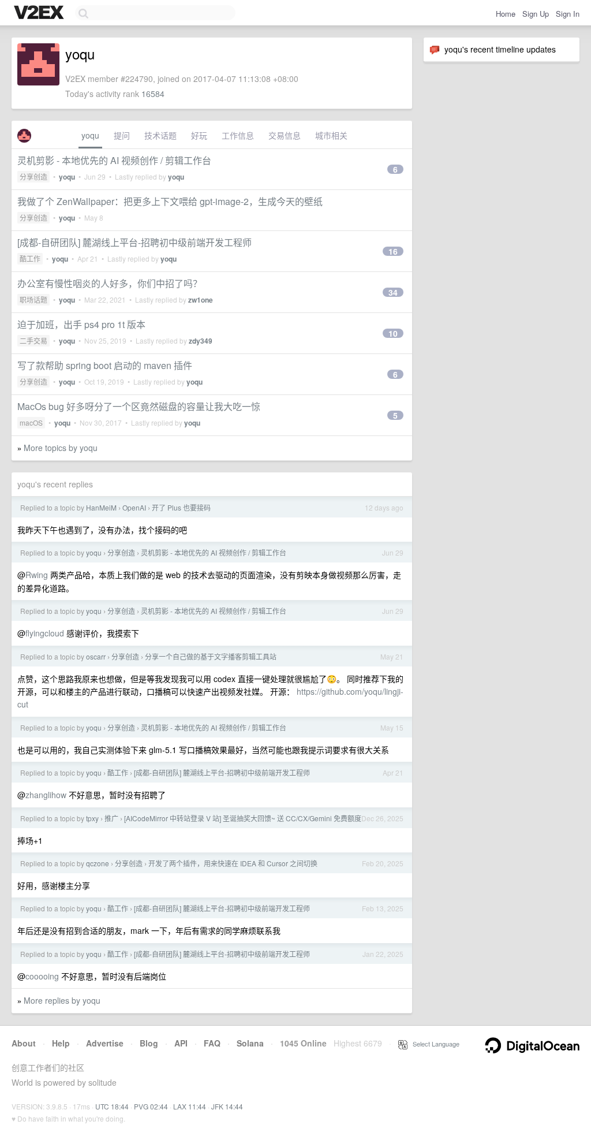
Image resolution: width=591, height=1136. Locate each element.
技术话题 (160, 135)
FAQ (212, 1043)
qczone (97, 863)
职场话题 (33, 299)
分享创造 (33, 176)
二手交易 (33, 340)
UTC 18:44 (112, 1106)
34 (393, 292)
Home (505, 13)
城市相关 (331, 135)
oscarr (96, 656)
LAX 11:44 (189, 1106)
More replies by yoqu (62, 1000)
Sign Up (535, 13)
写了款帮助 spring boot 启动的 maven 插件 (104, 365)
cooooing (42, 976)
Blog (149, 1043)
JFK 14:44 (227, 1106)
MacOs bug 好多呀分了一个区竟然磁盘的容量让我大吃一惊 (138, 406)
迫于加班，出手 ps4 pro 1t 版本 (81, 324)
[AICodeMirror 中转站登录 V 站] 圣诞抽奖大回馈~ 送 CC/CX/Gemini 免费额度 (242, 818)
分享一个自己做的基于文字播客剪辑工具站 (210, 656)
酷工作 (30, 258)
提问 (122, 135)
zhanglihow (45, 794)
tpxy (92, 818)
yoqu (90, 135)
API (181, 1043)
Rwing (36, 574)
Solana (250, 1043)
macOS (31, 422)
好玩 (199, 135)
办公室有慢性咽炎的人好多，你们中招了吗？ (109, 283)
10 (393, 333)
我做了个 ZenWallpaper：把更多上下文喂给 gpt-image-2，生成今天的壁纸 (170, 201)
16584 (152, 93)
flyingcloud (44, 633)
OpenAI (134, 507)
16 (393, 251)
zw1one (200, 300)
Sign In (567, 13)
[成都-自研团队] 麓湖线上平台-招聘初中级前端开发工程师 (134, 242)
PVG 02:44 (151, 1106)
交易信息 (284, 135)
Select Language (433, 1043)
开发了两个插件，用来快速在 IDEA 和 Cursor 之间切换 (232, 863)
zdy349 (200, 341)
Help (61, 1043)
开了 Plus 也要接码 (181, 507)
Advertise (105, 1043)
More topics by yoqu (61, 447)
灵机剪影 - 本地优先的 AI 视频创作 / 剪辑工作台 (114, 160)
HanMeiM (101, 507)
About (24, 1043)
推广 (111, 818)
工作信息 (238, 135)
